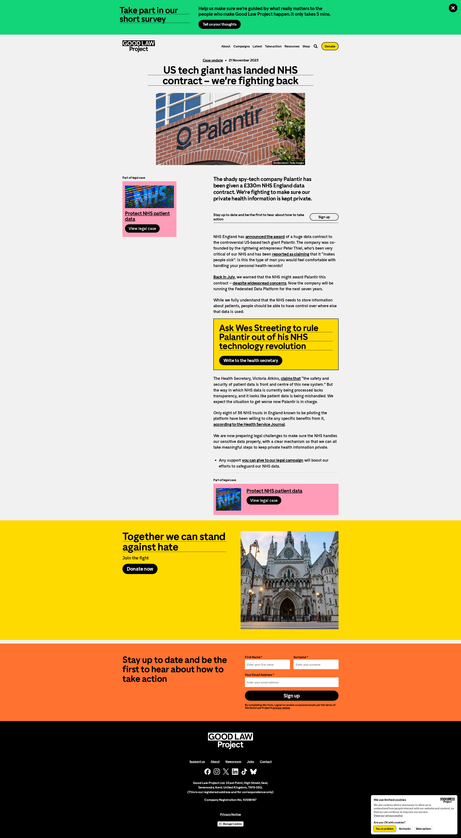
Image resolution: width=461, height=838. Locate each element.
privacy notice (281, 707)
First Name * (253, 657)
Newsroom (233, 761)
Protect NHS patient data (149, 209)
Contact (266, 761)
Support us (197, 761)
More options (423, 828)
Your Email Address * (259, 675)
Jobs (250, 761)
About (225, 46)
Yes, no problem (385, 828)
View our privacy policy (388, 815)
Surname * (301, 657)
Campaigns (241, 46)
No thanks (405, 828)
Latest (257, 46)
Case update (213, 60)
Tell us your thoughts (219, 24)
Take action (273, 46)
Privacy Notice (230, 814)
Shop (306, 46)
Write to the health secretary (250, 360)
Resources (292, 46)
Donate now (140, 569)
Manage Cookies (232, 824)
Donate (330, 46)
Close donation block (453, 8)
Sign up (324, 217)
